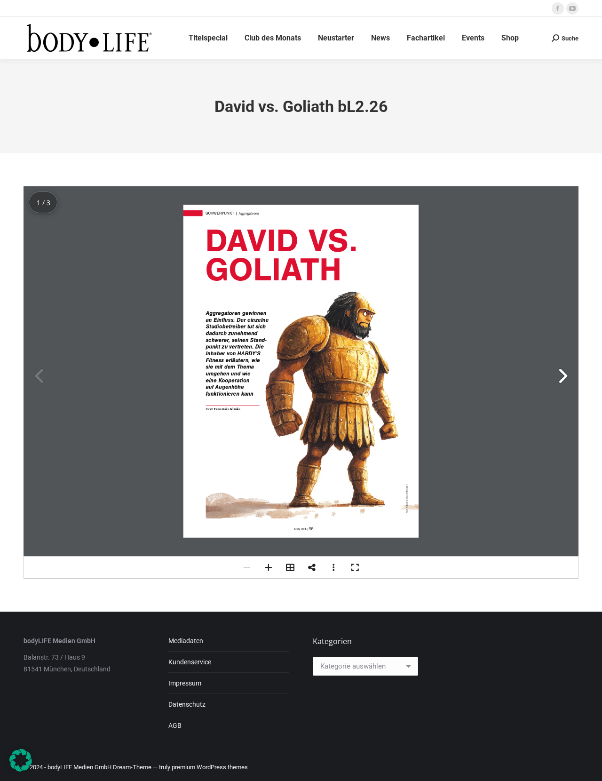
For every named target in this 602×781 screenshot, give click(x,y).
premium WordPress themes (210, 767)
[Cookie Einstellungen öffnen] (20, 769)
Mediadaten (185, 641)
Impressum (184, 683)
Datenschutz (187, 704)
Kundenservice (189, 662)
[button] (562, 376)
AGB (175, 725)
